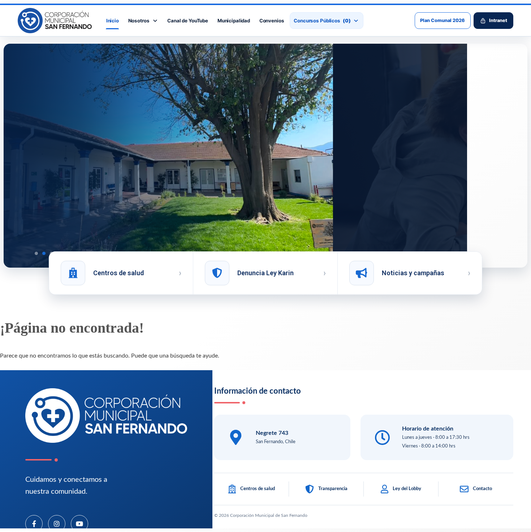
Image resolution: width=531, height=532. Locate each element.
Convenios (271, 20)
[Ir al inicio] (55, 20)
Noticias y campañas (413, 273)
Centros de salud (118, 273)
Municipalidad (233, 20)
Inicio (112, 20)
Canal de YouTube (187, 20)
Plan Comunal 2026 (442, 20)
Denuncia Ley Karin (265, 273)
